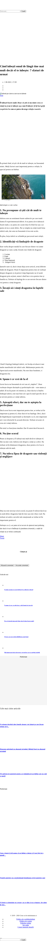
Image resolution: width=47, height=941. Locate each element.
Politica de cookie (26, 921)
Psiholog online (25, 923)
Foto (1, 95)
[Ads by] (8, 200)
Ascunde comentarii (22, 565)
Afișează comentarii (7, 565)
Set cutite (26, 925)
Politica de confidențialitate (25, 919)
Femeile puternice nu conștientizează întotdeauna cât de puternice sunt (22, 878)
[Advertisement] (23, 36)
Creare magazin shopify (25, 927)
